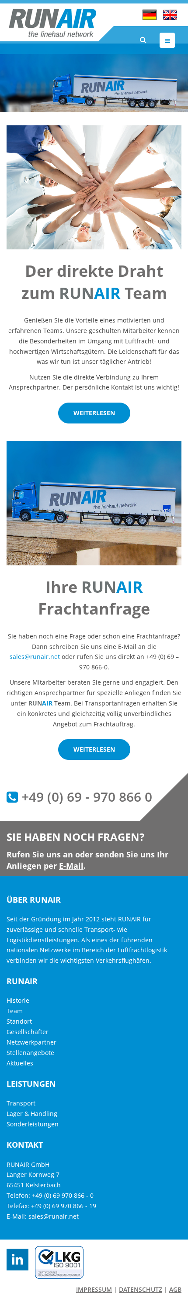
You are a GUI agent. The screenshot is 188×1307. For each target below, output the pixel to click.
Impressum (94, 1289)
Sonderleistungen (33, 1124)
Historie (18, 1000)
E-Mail (71, 865)
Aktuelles (20, 1063)
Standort (19, 1021)
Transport (21, 1103)
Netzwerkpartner (31, 1042)
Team (15, 1011)
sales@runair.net (35, 656)
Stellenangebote (30, 1052)
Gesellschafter (28, 1032)
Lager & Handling (32, 1113)
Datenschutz (140, 1289)
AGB (175, 1289)
